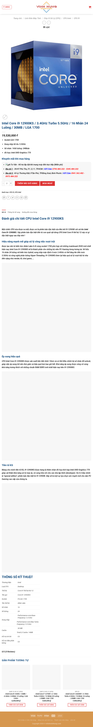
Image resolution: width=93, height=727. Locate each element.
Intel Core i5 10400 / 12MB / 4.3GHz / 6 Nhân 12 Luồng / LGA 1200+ (16, 696)
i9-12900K (40, 476)
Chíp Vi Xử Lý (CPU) (52, 18)
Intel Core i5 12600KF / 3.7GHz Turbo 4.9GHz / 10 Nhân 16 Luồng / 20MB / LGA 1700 (77, 696)
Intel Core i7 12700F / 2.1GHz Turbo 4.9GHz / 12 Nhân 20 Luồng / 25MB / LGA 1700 (46, 696)
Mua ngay (48, 183)
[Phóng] (5, 117)
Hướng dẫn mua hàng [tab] (29, 212)
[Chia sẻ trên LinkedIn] (26, 198)
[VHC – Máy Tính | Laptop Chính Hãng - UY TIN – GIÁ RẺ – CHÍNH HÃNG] (46, 7)
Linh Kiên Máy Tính (33, 18)
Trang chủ (17, 18)
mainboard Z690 (76, 246)
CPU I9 (77, 18)
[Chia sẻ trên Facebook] (8, 198)
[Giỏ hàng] (90, 7)
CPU (12, 229)
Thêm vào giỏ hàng (27, 183)
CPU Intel (67, 18)
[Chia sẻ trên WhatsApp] (4, 198)
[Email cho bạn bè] (17, 198)
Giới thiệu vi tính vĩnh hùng (27, 720)
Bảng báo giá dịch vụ (45, 720)
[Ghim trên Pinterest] (21, 198)
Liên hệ (72, 720)
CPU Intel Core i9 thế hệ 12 (70, 232)
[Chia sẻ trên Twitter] (13, 198)
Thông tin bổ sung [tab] (14, 212)
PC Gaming (64, 249)
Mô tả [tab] (4, 212)
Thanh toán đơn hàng (61, 720)
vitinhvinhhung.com (53, 724)
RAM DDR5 (39, 367)
